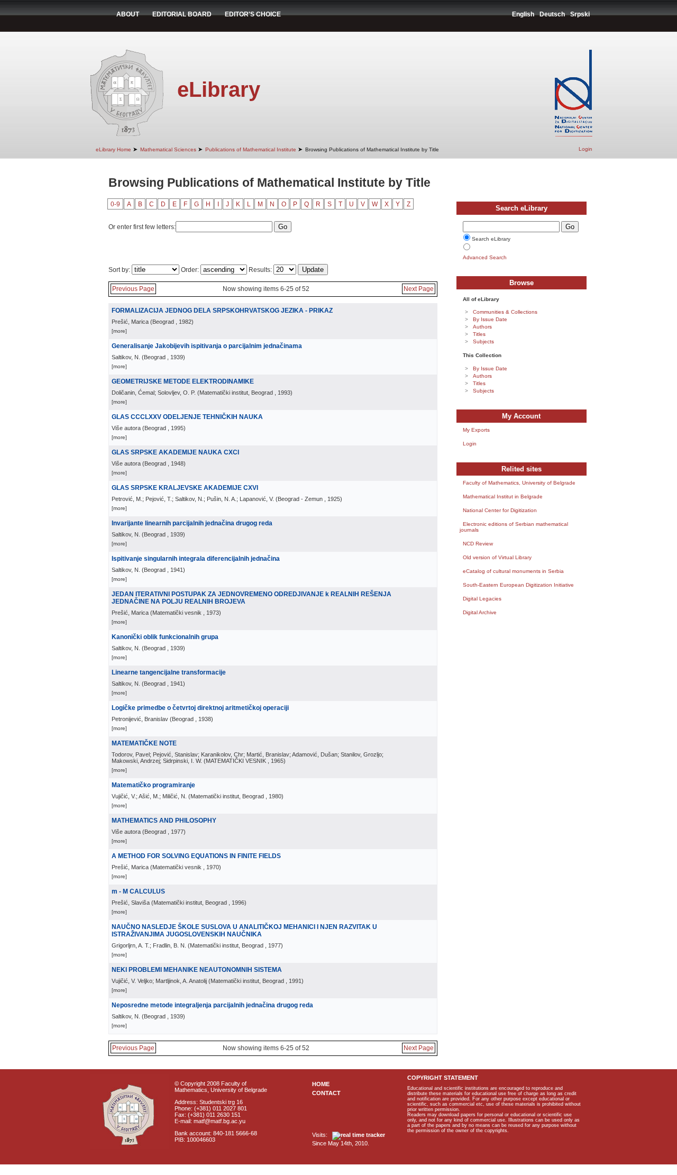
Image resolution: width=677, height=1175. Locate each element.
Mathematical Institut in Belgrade (503, 496)
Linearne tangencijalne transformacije (169, 672)
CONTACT (326, 1093)
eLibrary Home (113, 149)
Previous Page (133, 289)
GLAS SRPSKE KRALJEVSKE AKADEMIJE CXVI (185, 487)
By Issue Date (490, 319)
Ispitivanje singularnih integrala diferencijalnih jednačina (196, 558)
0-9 (115, 204)
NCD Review (478, 543)
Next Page (419, 289)
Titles (479, 334)
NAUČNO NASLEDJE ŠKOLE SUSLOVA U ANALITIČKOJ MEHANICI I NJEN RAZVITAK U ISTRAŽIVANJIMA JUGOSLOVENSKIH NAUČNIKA (244, 930)
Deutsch (552, 14)
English (523, 14)
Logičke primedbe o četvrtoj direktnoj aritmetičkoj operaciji (200, 708)
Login (585, 149)
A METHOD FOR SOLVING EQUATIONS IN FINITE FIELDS (196, 856)
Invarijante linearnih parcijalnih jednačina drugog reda (192, 523)
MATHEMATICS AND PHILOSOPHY (164, 820)
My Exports (476, 430)
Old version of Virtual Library (497, 557)
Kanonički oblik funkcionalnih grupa (165, 637)
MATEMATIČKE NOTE (144, 743)
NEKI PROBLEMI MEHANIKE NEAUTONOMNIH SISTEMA (197, 969)
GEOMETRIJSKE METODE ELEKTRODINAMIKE (183, 381)
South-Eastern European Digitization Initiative (518, 585)
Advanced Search (485, 257)
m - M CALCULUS (138, 891)
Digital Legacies (482, 599)
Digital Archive (480, 612)
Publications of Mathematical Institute (250, 149)
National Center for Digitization (500, 510)
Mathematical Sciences (168, 149)
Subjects (483, 341)
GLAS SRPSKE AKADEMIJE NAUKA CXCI (175, 452)
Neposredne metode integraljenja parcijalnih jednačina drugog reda (212, 1005)
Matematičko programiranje (153, 785)
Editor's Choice (253, 14)
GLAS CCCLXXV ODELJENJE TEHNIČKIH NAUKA (187, 417)
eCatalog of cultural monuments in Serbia (513, 571)
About (127, 14)
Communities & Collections (505, 312)
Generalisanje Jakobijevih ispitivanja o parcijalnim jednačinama (207, 346)
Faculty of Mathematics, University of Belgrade (519, 483)
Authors (482, 327)
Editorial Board (182, 14)
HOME (321, 1084)
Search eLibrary (491, 239)
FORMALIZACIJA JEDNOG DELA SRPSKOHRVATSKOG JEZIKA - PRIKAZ (222, 310)
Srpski (580, 14)
